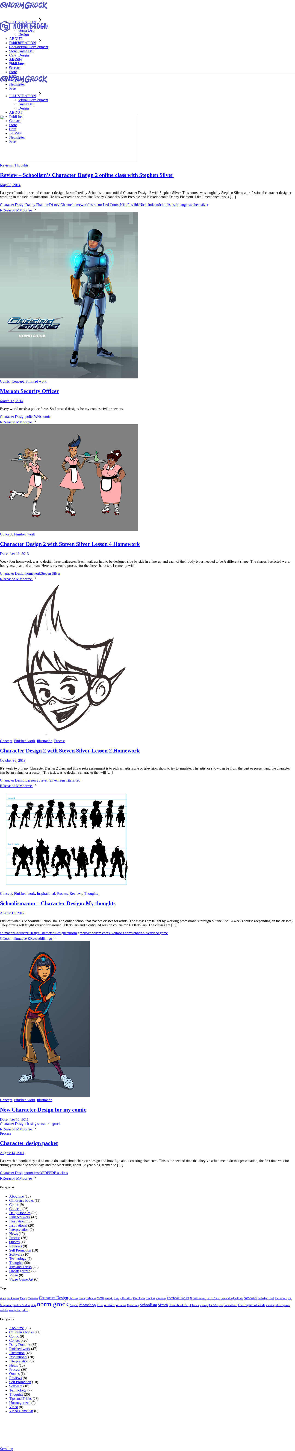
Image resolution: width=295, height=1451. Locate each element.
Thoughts (21, 165)
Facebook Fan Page (179, 1298)
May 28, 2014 (10, 185)
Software (15, 1254)
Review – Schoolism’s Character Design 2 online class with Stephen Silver (87, 175)
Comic (5, 381)
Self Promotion (20, 1250)
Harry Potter (213, 1298)
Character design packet (29, 1143)
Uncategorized (19, 1271)
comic (100, 1298)
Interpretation (19, 1229)
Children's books (21, 1200)
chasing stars (34, 1124)
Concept (18, 381)
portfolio (109, 1305)
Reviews (6, 165)
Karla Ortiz (281, 1298)
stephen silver (198, 205)
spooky (204, 1305)
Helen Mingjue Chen (232, 1298)
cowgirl (109, 1298)
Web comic (42, 417)
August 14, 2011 (12, 1153)
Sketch (163, 1305)
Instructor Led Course (104, 205)
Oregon (74, 1305)
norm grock (77, 933)
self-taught (181, 205)
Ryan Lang (133, 1305)
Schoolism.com (97, 933)
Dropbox (150, 1298)
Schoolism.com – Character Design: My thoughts (57, 903)
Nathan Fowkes (21, 1305)
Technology (18, 1259)
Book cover (13, 1298)
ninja (33, 1305)
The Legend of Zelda (251, 1305)
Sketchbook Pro (179, 1305)
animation (7, 933)
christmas (91, 1298)
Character (33, 1298)
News (13, 1234)
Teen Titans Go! (69, 780)
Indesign (263, 1298)
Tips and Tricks (20, 1267)
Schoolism (165, 205)
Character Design (12, 205)
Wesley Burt (15, 1310)
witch (25, 1310)
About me (16, 1196)
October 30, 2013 (13, 760)
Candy (23, 1298)
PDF (45, 1173)
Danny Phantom (37, 205)
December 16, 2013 (14, 554)
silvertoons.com (119, 933)
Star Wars (213, 1305)
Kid (290, 1298)
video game (159, 933)
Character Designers (54, 933)
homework (80, 205)
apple (3, 1298)
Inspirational (46, 893)
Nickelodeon (148, 205)
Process (59, 741)
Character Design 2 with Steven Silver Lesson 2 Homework (70, 751)
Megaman (6, 1305)
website (4, 1310)
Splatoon (194, 1305)
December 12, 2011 (14, 1119)
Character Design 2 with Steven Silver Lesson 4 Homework (70, 544)
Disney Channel (61, 205)
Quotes (14, 1242)
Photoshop (87, 1305)
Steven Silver (50, 573)
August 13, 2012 (12, 913)
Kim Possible (129, 205)
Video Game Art (21, 1279)
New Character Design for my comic (43, 1110)
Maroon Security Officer (29, 391)
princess (121, 1305)
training (270, 1305)
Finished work (36, 381)
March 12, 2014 (11, 401)
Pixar (100, 1305)
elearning (161, 1298)
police (29, 417)
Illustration (44, 741)
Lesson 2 (31, 780)
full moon (199, 1298)
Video (13, 1275)
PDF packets (58, 1173)
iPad (271, 1298)
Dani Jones (139, 1298)
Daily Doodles (19, 1213)
